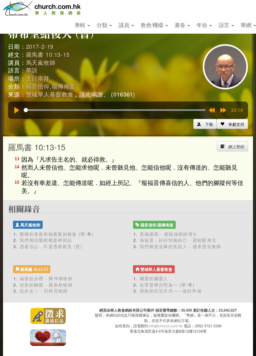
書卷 (181, 25)
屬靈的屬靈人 (154, 278)
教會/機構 (153, 25)
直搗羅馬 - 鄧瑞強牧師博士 (168, 234)
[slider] (115, 110)
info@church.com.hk (166, 325)
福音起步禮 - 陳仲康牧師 (46, 278)
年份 (203, 25)
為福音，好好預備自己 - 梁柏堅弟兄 (178, 240)
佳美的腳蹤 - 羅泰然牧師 (46, 285)
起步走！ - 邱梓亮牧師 (44, 291)
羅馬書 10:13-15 (48, 54)
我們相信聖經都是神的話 (46, 240)
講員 (125, 25)
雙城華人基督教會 (50, 94)
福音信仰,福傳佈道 (51, 86)
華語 (32, 70)
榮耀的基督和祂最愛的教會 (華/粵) (56, 234)
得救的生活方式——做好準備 (171, 291)
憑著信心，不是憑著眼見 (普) (51, 246)
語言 (225, 25)
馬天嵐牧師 (41, 62)
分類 (103, 25)
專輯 (81, 25)
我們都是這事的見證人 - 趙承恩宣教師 (180, 246)
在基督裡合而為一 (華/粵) (167, 285)
